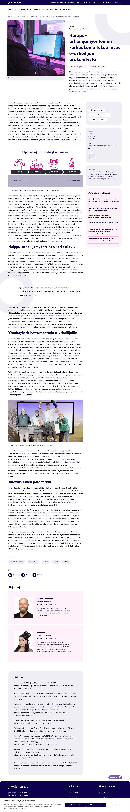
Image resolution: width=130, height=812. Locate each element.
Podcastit (49, 9)
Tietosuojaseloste (104, 797)
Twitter (28, 575)
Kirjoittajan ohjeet (70, 2)
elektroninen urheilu (17, 562)
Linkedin (40, 575)
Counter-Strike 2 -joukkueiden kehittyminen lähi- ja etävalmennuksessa (103, 209)
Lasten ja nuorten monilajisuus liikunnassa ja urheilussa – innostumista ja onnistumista (103, 200)
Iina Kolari (86, 29)
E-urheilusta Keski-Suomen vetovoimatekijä (103, 222)
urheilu (66, 562)
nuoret (45, 562)
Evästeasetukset (117, 805)
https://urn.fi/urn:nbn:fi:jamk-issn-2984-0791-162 (103, 147)
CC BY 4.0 (95, 155)
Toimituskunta (81, 2)
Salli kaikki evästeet (75, 805)
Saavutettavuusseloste (106, 793)
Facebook (16, 575)
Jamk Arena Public (25, 9)
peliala (56, 562)
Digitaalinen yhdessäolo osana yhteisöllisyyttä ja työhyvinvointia (99, 216)
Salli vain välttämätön (96, 805)
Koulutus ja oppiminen (78, 67)
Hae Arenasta (107, 2)
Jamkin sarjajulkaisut (62, 9)
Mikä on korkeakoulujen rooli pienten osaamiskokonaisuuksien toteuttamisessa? (103, 240)
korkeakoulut (33, 562)
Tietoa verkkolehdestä (56, 2)
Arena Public (21, 17)
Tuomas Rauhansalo (76, 29)
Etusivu (10, 17)
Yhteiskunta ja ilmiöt (98, 67)
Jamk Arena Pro (39, 9)
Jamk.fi (118, 2)
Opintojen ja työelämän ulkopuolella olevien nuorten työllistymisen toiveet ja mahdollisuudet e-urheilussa (103, 232)
